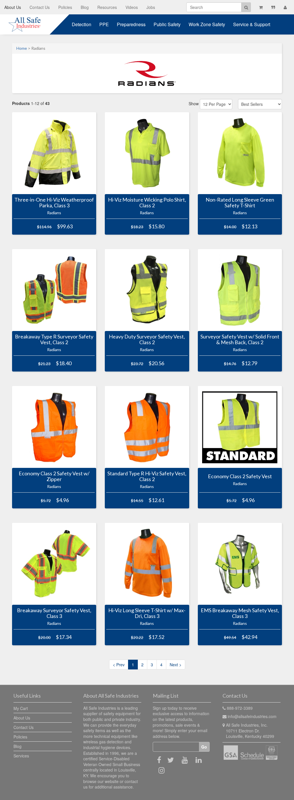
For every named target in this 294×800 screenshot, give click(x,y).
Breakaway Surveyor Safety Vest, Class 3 (54, 613)
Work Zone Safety (207, 24)
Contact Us (40, 7)
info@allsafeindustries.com (252, 716)
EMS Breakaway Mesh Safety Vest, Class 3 (240, 613)
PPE (104, 24)
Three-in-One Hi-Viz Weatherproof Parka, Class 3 (54, 202)
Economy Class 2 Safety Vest (240, 476)
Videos (131, 7)
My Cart (20, 708)
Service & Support (251, 24)
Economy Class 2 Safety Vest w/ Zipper (54, 476)
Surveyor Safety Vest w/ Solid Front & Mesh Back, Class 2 (239, 339)
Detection (81, 24)
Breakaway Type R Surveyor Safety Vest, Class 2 (54, 339)
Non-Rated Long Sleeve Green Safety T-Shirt (240, 202)
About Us (12, 7)
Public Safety (167, 24)
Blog (85, 7)
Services (21, 756)
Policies (65, 7)
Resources (107, 7)
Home (21, 48)
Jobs (150, 7)
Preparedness (131, 24)
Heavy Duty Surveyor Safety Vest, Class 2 (147, 339)
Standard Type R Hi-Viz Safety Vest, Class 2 (146, 476)
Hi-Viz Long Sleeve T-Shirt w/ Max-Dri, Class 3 (146, 613)
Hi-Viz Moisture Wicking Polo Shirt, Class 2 (147, 202)
